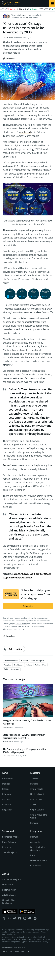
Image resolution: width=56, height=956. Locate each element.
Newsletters (7, 884)
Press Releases (9, 842)
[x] (4, 919)
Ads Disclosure (9, 895)
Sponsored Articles (11, 836)
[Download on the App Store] (10, 911)
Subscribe (28, 606)
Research (6, 847)
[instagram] (24, 919)
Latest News (8, 38)
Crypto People (36, 789)
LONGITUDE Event (38, 860)
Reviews (34, 823)
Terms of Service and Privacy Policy (16, 951)
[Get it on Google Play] (27, 911)
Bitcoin (5, 789)
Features (34, 783)
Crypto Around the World (38, 816)
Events (33, 855)
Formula (34, 836)
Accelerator (35, 842)
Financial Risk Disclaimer (8, 901)
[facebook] (19, 919)
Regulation (7, 809)
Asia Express (36, 799)
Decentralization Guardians (37, 848)
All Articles (35, 778)
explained (25, 132)
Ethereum (6, 794)
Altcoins (5, 799)
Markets (6, 783)
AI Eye (33, 804)
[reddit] (35, 919)
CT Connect (35, 865)
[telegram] (14, 919)
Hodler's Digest (37, 794)
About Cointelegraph (11, 879)
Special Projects (9, 852)
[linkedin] (9, 919)
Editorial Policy (21, 623)
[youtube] (30, 919)
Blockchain (7, 804)
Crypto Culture (37, 809)
